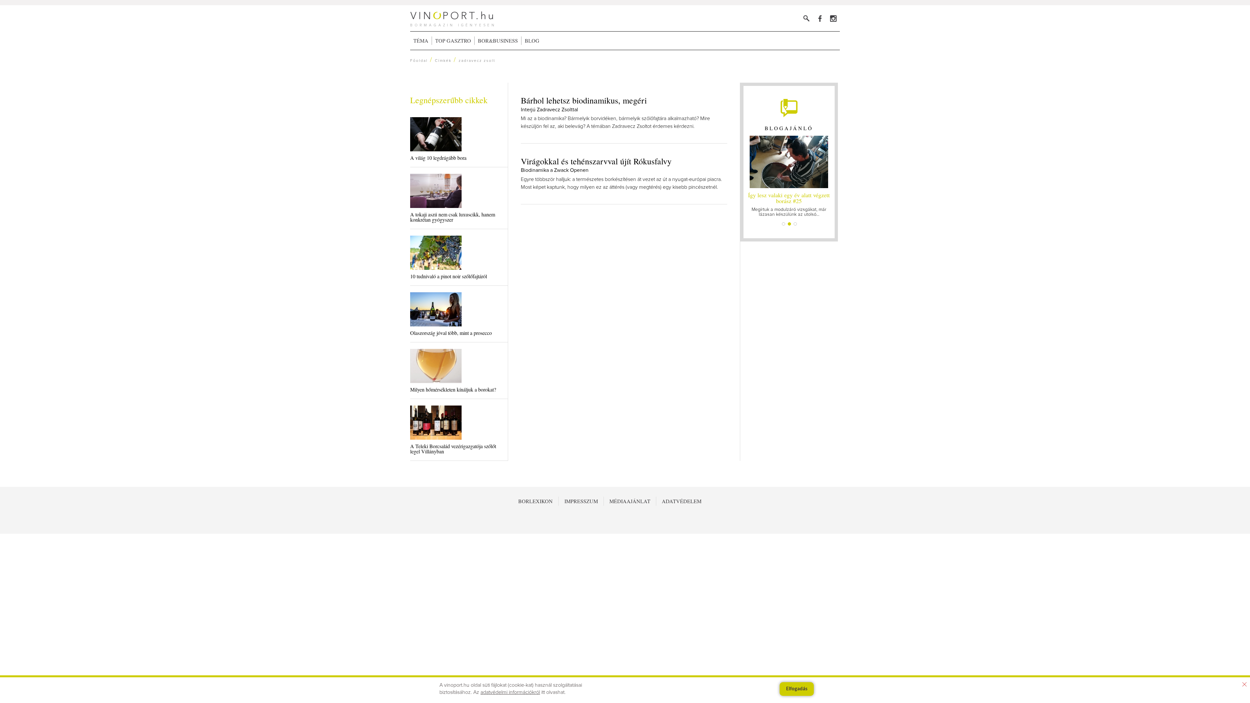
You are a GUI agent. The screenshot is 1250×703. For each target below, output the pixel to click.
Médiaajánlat (629, 501)
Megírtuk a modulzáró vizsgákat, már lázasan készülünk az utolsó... (789, 204)
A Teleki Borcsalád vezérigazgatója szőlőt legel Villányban (453, 449)
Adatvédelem (681, 501)
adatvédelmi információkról (510, 692)
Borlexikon (535, 501)
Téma (420, 40)
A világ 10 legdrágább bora (438, 157)
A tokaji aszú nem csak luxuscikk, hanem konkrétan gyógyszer (452, 217)
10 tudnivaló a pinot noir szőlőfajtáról (448, 276)
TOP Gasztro (453, 40)
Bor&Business (498, 40)
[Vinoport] (833, 18)
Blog (532, 40)
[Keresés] (806, 18)
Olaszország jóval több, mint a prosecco (451, 332)
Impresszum (581, 501)
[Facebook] (819, 18)
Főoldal (419, 61)
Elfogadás (796, 689)
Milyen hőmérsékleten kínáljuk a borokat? (453, 389)
